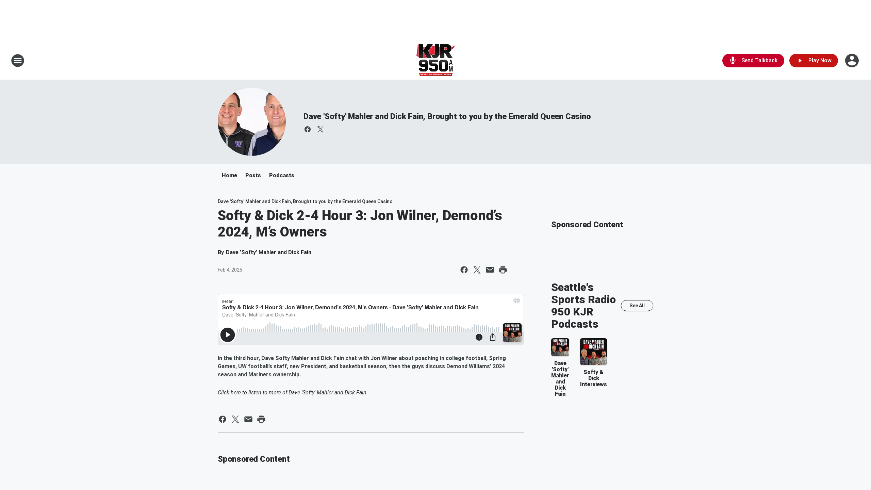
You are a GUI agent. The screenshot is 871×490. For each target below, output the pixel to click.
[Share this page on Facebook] (464, 270)
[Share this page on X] (477, 270)
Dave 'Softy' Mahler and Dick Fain (327, 392)
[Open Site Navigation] (17, 60)
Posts (253, 175)
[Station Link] (436, 60)
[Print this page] (503, 270)
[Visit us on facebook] (307, 129)
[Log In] (852, 60)
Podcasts (281, 175)
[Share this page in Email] (490, 270)
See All (637, 305)
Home (229, 175)
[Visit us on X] (320, 129)
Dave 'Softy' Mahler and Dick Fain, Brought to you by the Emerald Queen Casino (447, 116)
